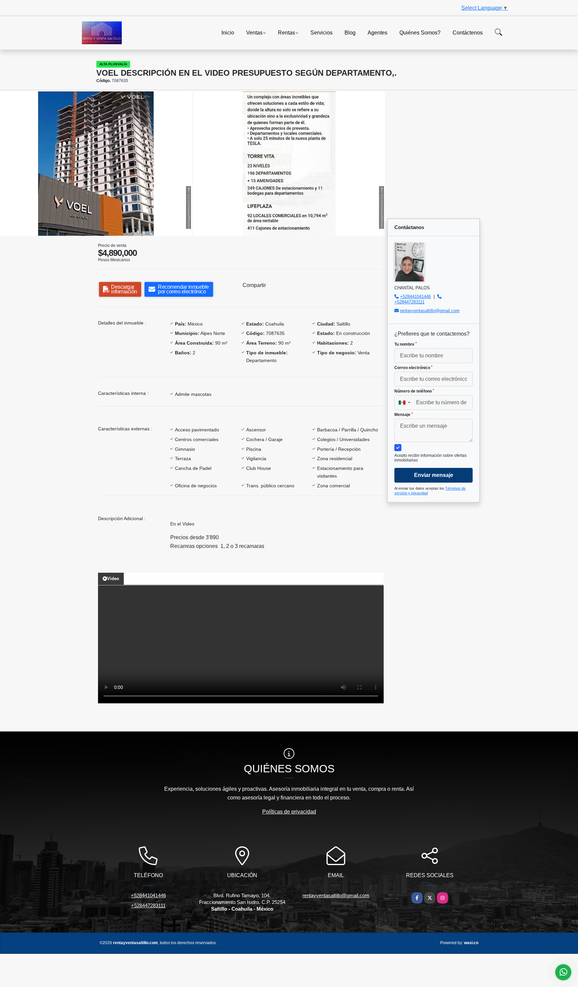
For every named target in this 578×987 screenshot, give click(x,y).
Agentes (377, 32)
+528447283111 (409, 301)
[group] (96, 163)
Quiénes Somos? (420, 32)
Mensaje (403, 414)
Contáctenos (468, 32)
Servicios (321, 32)
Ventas (254, 32)
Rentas (286, 32)
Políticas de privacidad (289, 812)
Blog (350, 32)
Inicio (227, 32)
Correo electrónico (413, 367)
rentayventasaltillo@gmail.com (430, 310)
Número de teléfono (414, 391)
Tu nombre (405, 344)
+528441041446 (415, 296)
